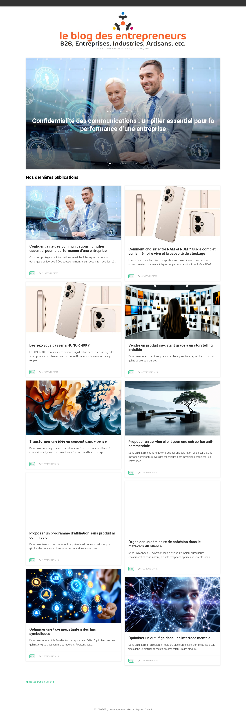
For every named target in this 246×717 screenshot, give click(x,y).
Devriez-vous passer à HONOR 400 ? (59, 345)
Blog (111, 111)
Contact (148, 709)
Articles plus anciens (40, 682)
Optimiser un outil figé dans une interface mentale (169, 638)
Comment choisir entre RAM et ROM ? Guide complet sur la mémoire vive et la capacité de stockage (172, 251)
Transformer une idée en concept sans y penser (68, 441)
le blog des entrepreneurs (113, 709)
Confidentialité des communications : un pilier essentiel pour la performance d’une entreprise (123, 124)
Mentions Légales (135, 709)
